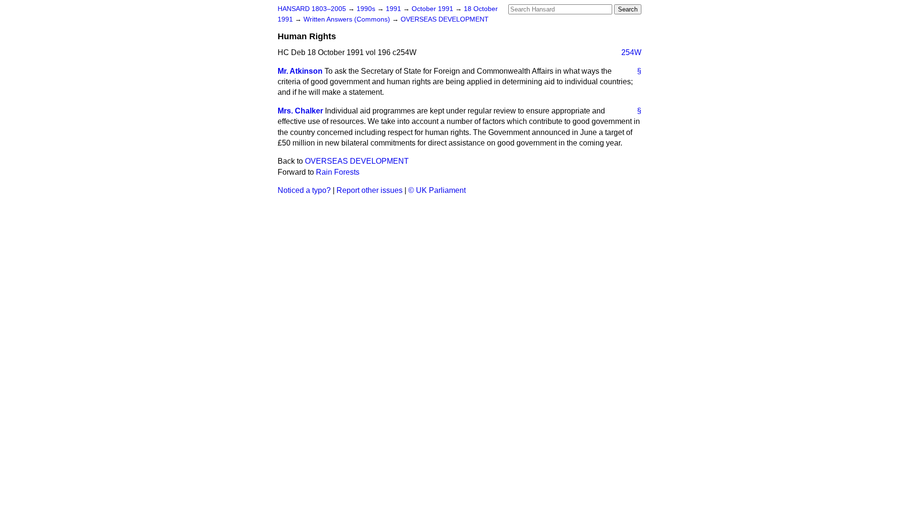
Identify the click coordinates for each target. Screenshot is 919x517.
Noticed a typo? (304, 190)
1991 (394, 8)
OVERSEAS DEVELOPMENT (445, 19)
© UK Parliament (437, 190)
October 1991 (433, 8)
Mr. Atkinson (300, 71)
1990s (367, 8)
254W (631, 52)
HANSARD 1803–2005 (312, 8)
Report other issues (369, 190)
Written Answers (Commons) (347, 19)
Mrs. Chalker (300, 111)
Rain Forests (337, 172)
